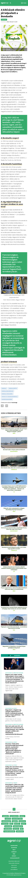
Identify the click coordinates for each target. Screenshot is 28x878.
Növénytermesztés (18, 826)
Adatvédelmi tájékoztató (14, 861)
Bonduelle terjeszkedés (7, 393)
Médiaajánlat (14, 867)
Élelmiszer (7, 818)
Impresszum (14, 865)
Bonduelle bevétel (13, 388)
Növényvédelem (7, 828)
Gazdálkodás (5, 823)
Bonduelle (4, 388)
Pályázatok (15, 828)
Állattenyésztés (14, 816)
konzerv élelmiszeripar (7, 399)
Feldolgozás (22, 821)
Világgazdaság (14, 858)
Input (11, 823)
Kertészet (17, 823)
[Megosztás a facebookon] (2, 405)
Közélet (23, 823)
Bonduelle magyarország (7, 391)
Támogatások (20, 831)
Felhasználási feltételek (14, 863)
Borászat (22, 816)
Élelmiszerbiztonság (17, 818)
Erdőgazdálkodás (6, 821)
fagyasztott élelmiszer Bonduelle (9, 396)
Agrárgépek (5, 816)
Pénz (22, 828)
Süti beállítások (14, 869)
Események (14, 821)
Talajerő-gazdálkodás (9, 831)
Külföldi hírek (8, 826)
